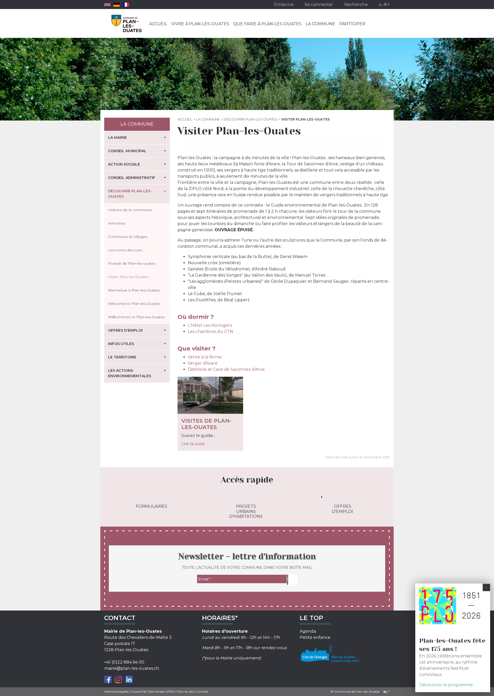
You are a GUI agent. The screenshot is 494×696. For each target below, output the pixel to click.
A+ (387, 4)
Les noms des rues (125, 250)
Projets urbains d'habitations (246, 511)
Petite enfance (315, 637)
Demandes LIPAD (161, 691)
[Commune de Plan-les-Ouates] (126, 23)
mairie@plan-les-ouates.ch (131, 668)
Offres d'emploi (125, 330)
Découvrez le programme (446, 684)
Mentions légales (116, 691)
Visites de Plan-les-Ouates (206, 423)
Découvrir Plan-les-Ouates (250, 119)
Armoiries (116, 223)
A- (381, 4)
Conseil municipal (127, 151)
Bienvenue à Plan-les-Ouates (134, 290)
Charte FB (138, 691)
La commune (320, 23)
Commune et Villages (127, 236)
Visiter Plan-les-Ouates (128, 276)
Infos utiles (121, 343)
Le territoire (122, 357)
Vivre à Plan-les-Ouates (200, 23)
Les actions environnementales (129, 373)
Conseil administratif (131, 177)
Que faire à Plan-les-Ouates (267, 23)
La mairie (117, 137)
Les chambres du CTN (210, 331)
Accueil (158, 23)
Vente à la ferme (205, 357)
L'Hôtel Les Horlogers (210, 325)
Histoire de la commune (130, 210)
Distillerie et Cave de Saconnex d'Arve (226, 369)
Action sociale (124, 164)
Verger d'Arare (202, 363)
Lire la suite (193, 443)
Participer (352, 23)
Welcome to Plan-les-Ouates (134, 303)
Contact (202, 691)
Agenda (308, 631)
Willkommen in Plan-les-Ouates (136, 317)
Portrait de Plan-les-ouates (132, 263)
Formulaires (151, 506)
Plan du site (185, 691)
